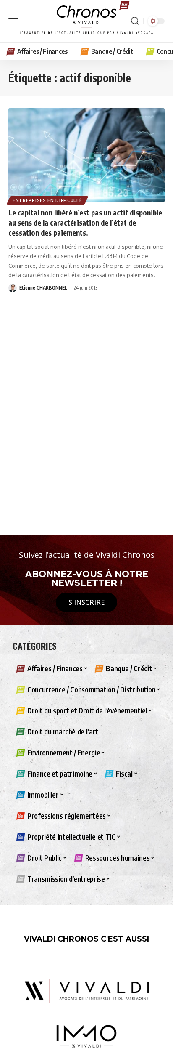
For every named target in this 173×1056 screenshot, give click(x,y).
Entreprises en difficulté (47, 200)
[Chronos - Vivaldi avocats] (86, 21)
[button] (15, 21)
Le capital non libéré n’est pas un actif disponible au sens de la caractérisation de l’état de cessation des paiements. (85, 222)
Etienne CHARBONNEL (43, 288)
